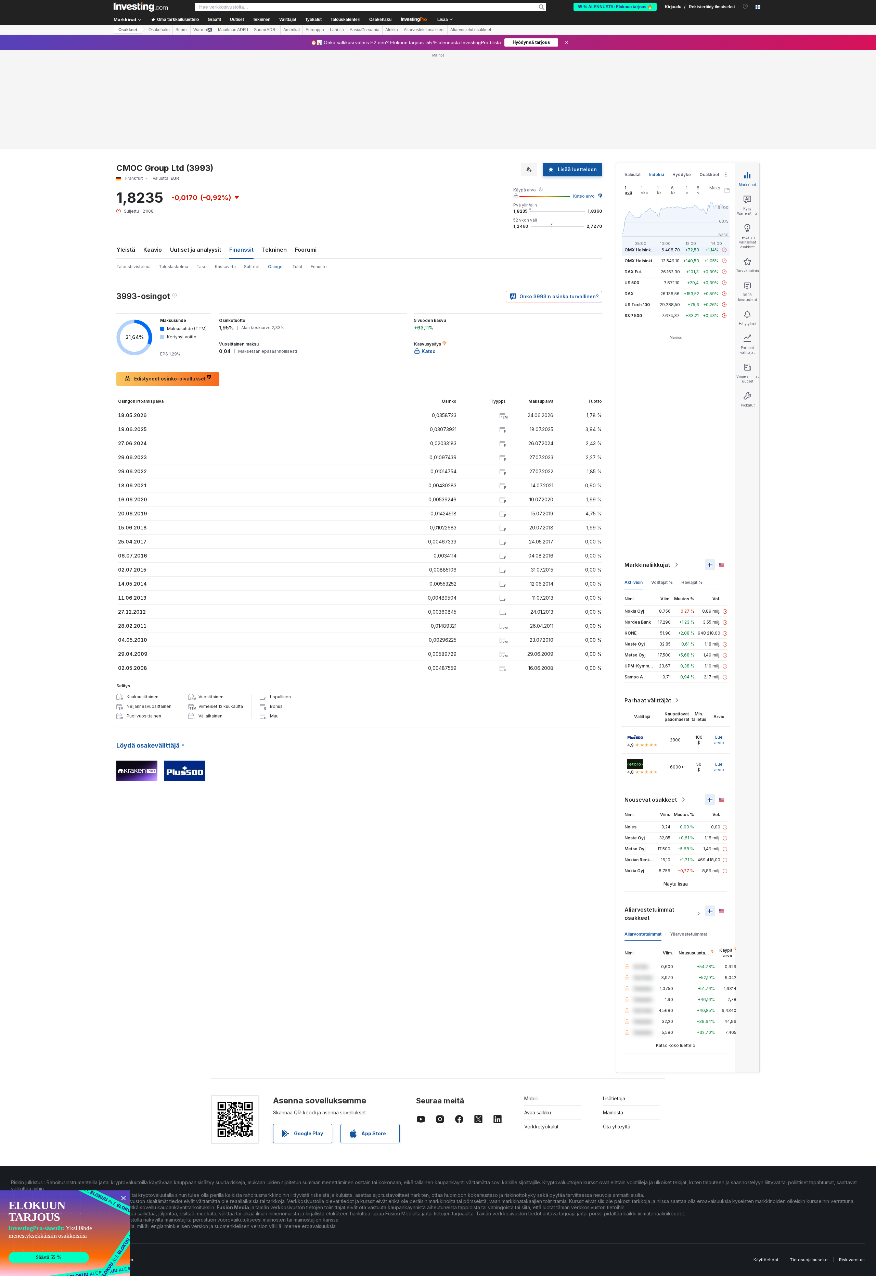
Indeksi (656, 174)
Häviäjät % (692, 582)
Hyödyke (681, 174)
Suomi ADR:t (266, 29)
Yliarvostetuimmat (688, 934)
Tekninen (274, 249)
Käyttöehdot (765, 1259)
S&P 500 (633, 315)
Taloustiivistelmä (133, 266)
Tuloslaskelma (173, 266)
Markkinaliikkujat (647, 564)
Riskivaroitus (852, 1259)
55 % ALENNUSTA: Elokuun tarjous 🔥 (615, 6)
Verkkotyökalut (541, 1126)
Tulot (297, 266)
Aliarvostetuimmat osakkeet (649, 913)
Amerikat (291, 29)
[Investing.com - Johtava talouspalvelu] (141, 7)
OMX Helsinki (638, 260)
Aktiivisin (633, 582)
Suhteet (252, 266)
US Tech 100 (637, 304)
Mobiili (531, 1098)
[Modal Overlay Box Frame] (65, 1233)
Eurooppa (315, 29)
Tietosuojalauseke (809, 1259)
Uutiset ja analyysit (195, 249)
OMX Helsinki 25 (641, 249)
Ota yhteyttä (616, 1126)
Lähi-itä (337, 29)
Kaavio (152, 249)
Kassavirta (225, 266)
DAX (629, 293)
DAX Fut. (633, 271)
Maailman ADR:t (233, 29)
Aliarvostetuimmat (642, 934)
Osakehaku (380, 19)
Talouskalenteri (345, 19)
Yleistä (125, 249)
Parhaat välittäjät (647, 700)
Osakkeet (127, 29)
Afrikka (391, 29)
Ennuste (319, 266)
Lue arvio (719, 740)
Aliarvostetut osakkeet (424, 29)
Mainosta (613, 1112)
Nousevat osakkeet (650, 799)
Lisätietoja (614, 1098)
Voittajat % (662, 582)
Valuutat (632, 174)
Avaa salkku (537, 1112)
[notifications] (745, 6)
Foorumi (306, 249)
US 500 (631, 282)
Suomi (182, 29)
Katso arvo (584, 196)
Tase (201, 266)
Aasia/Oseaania (364, 29)
